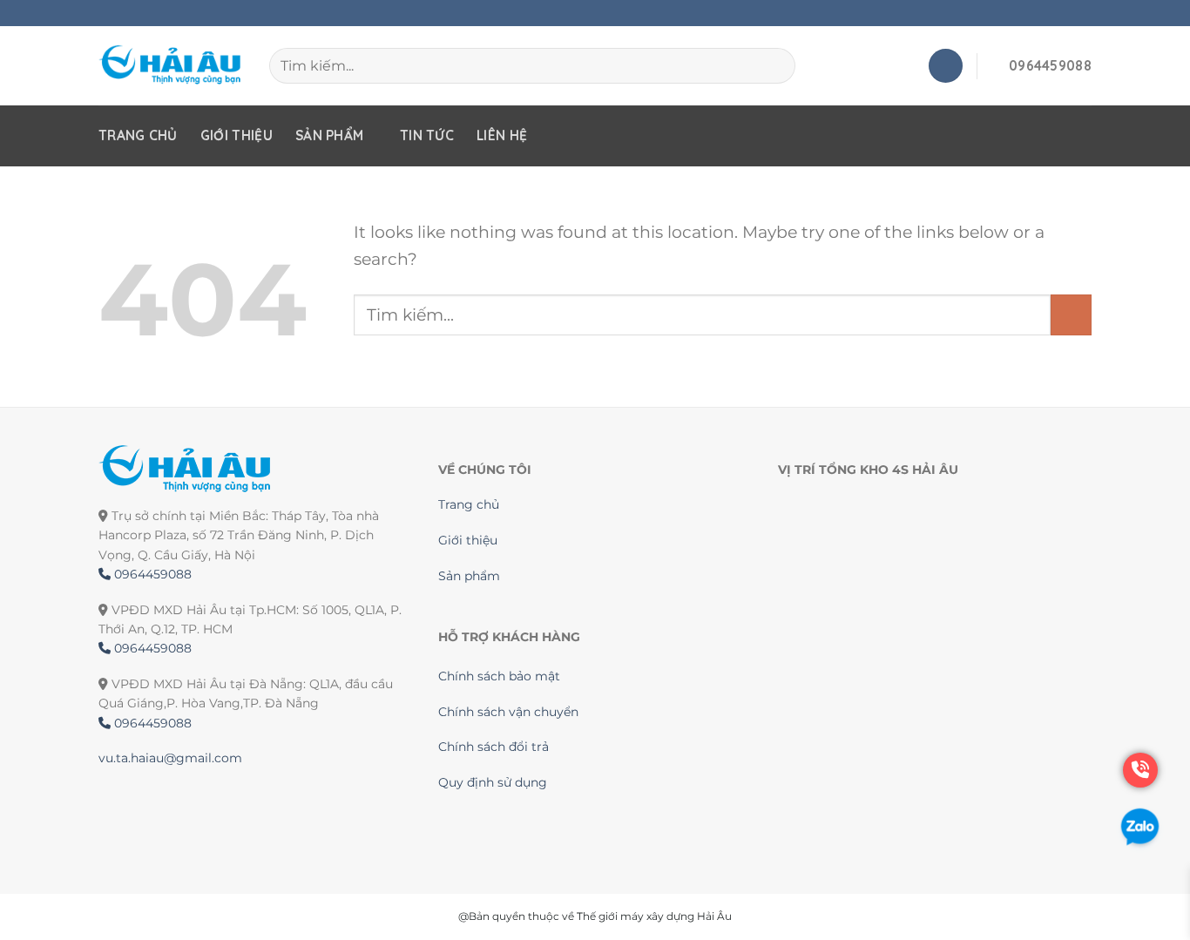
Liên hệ (502, 135)
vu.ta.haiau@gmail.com (170, 758)
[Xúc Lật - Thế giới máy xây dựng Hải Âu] (170, 66)
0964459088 (151, 574)
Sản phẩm (329, 135)
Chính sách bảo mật (499, 676)
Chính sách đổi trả (493, 746)
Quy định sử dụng (492, 782)
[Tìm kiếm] (774, 65)
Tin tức (427, 135)
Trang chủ (138, 135)
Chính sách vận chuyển (508, 712)
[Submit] (1071, 314)
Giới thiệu (236, 135)
